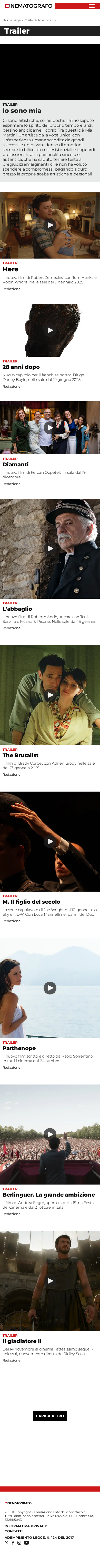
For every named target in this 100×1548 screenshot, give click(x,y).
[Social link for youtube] (26, 1543)
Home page (12, 20)
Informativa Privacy (26, 1526)
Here (10, 269)
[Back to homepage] (18, 1503)
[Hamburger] (92, 6)
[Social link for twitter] (6, 1543)
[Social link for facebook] (13, 1543)
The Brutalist (20, 755)
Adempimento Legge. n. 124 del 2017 (39, 1537)
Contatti (14, 1531)
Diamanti (15, 464)
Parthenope (19, 1048)
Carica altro (50, 1416)
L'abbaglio (17, 609)
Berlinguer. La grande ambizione (49, 1194)
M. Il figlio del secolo (31, 902)
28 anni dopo (21, 367)
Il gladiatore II (22, 1341)
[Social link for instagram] (19, 1543)
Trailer (29, 20)
